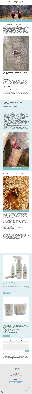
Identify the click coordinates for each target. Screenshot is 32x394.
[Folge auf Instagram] (16, 379)
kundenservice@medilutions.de (18, 375)
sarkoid (16, 355)
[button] (1, 392)
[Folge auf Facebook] (14, 379)
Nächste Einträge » (26, 361)
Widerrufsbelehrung (26, 390)
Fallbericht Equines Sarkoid (10, 353)
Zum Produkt (6, 292)
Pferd (13, 355)
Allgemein (8, 355)
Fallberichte (11, 355)
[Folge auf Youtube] (17, 379)
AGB (28, 387)
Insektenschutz (6, 243)
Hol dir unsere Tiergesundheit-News (16, 382)
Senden (26, 351)
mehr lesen (4, 359)
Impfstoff (26, 226)
